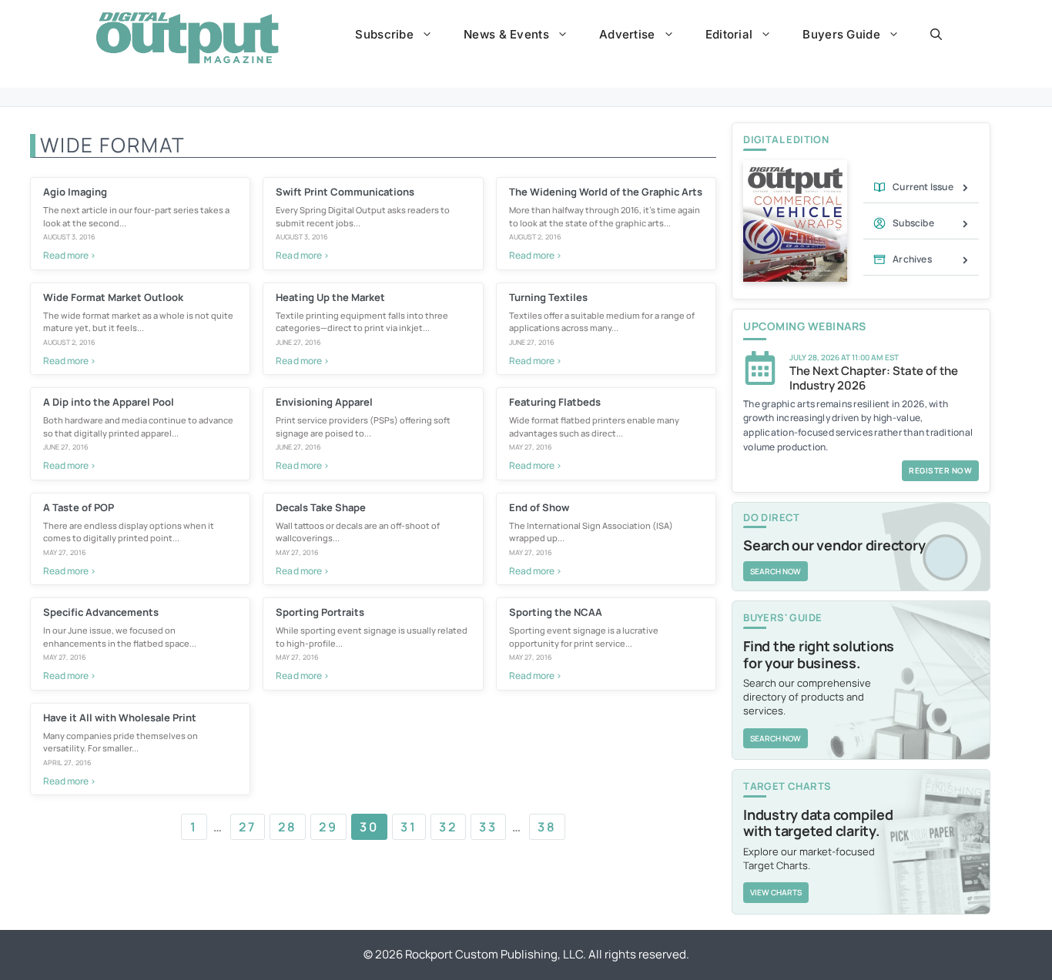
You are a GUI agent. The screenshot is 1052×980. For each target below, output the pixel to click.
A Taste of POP (78, 507)
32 (448, 826)
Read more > (69, 255)
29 (328, 826)
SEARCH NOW (775, 571)
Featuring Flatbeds (555, 402)
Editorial (729, 34)
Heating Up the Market (330, 297)
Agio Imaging (75, 192)
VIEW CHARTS (776, 892)
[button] (936, 34)
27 (247, 826)
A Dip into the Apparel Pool (108, 402)
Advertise (627, 34)
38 (547, 826)
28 (287, 826)
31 (408, 826)
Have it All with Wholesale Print (119, 717)
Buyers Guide (841, 34)
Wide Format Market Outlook (113, 297)
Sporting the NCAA (555, 612)
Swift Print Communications (345, 192)
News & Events (506, 34)
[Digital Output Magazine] (187, 37)
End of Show (539, 507)
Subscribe (384, 34)
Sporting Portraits (320, 612)
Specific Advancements (101, 612)
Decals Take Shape (321, 507)
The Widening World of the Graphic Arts (605, 192)
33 (488, 826)
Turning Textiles (548, 297)
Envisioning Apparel (324, 402)
